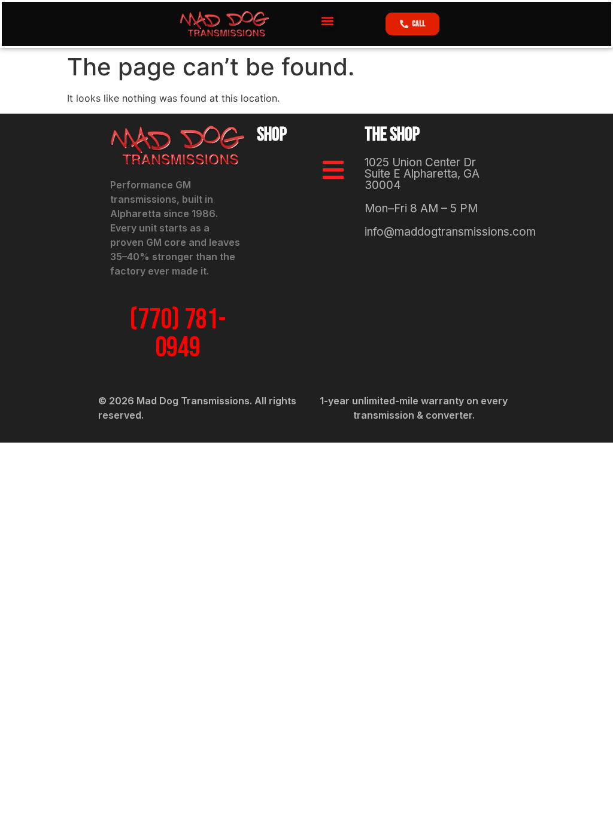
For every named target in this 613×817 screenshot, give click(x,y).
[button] (328, 21)
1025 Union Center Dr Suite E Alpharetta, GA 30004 (422, 174)
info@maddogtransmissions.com (450, 232)
